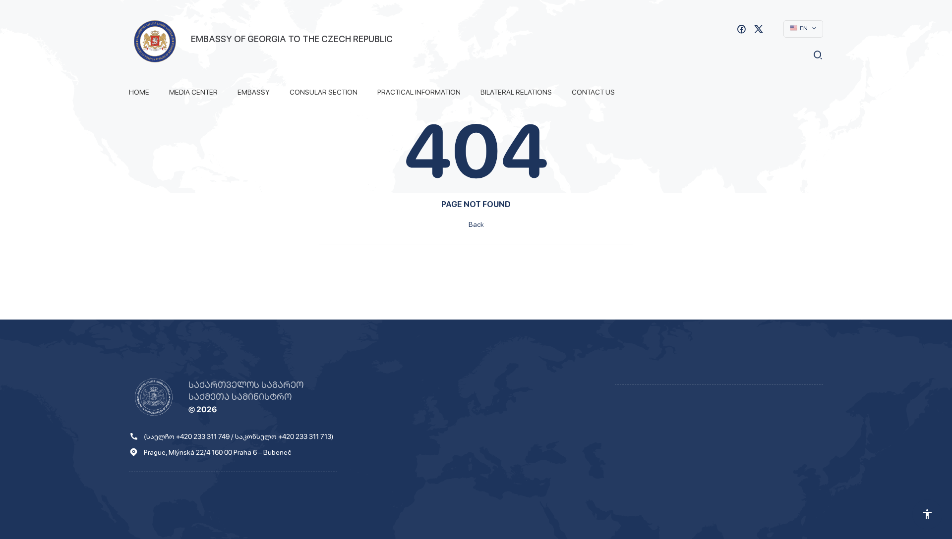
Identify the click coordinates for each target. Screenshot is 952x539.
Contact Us (593, 92)
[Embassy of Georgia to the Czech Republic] (155, 41)
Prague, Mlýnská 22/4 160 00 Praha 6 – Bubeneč (217, 452)
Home (139, 92)
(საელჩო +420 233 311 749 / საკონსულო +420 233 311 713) (239, 436)
